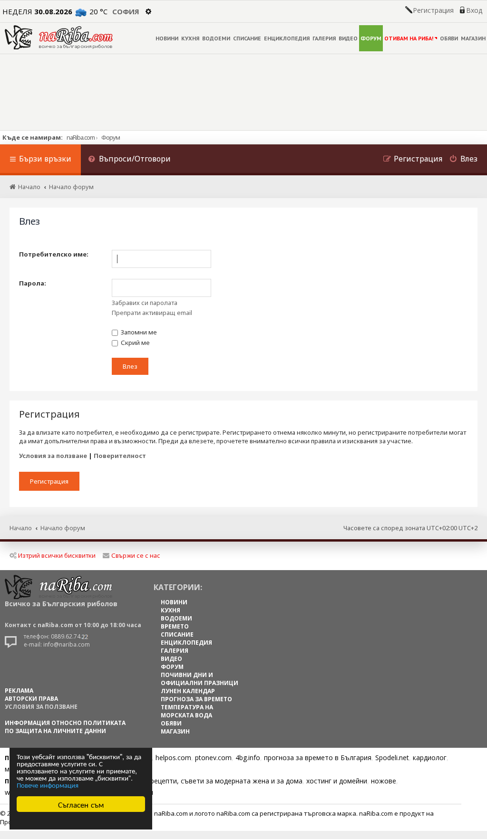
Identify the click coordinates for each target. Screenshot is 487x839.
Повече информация (47, 784)
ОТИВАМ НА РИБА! (408, 38)
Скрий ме (134, 342)
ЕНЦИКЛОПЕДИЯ (287, 38)
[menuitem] (129, 159)
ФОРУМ (370, 38)
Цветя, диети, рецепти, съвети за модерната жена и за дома (202, 780)
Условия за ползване (53, 455)
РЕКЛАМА (19, 690)
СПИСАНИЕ (247, 38)
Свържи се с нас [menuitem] (135, 555)
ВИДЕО (348, 38)
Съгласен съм (81, 804)
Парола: (32, 283)
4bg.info (247, 757)
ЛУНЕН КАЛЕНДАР (188, 691)
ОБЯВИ (449, 38)
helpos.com (173, 757)
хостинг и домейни (336, 780)
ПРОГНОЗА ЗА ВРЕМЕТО (196, 699)
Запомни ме (138, 332)
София (125, 11)
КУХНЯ (190, 38)
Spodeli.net (392, 757)
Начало (21, 528)
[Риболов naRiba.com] (59, 37)
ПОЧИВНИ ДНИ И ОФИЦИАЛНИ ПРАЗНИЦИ (199, 679)
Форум (110, 137)
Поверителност (120, 455)
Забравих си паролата (144, 302)
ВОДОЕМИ (216, 38)
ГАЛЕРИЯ (324, 38)
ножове (383, 780)
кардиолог (430, 757)
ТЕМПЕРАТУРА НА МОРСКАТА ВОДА (187, 711)
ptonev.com (213, 757)
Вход (474, 10)
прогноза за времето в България (317, 757)
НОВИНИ (167, 38)
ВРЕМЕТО (175, 626)
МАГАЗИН (473, 38)
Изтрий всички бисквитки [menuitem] (57, 555)
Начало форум (62, 528)
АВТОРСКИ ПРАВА (31, 699)
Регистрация (433, 10)
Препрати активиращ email (152, 312)
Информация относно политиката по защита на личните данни (65, 727)
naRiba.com (81, 137)
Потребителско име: (53, 254)
